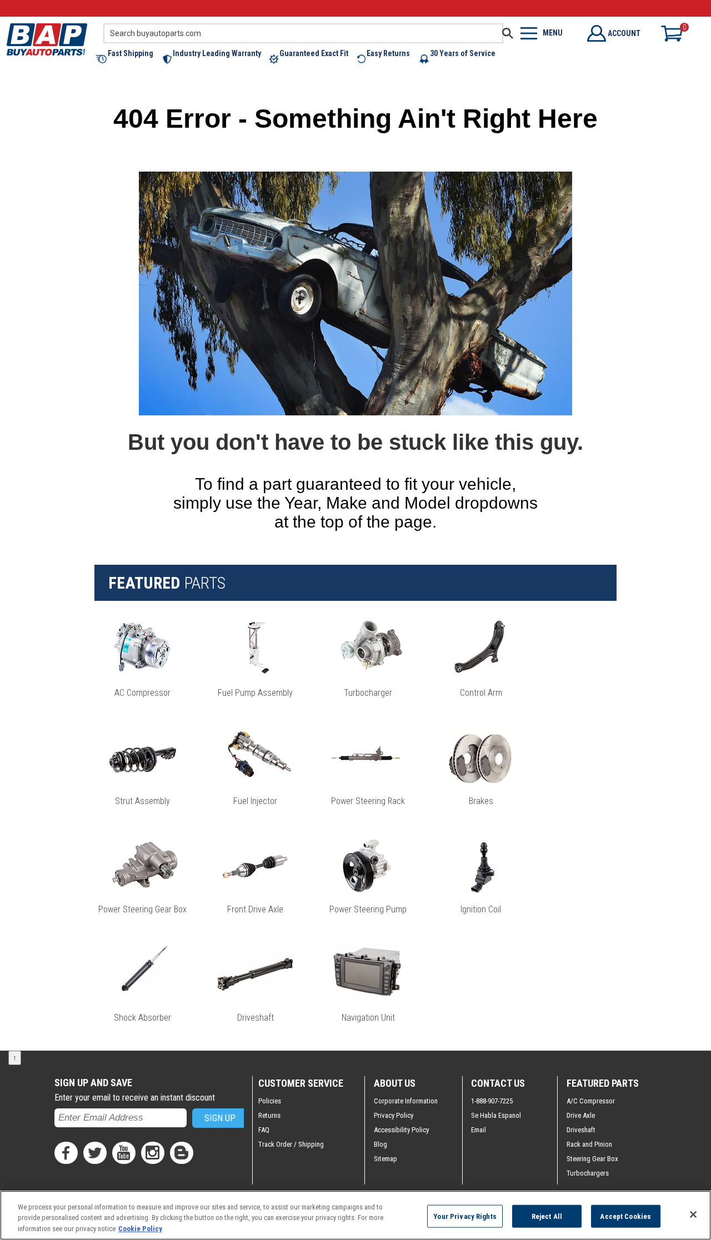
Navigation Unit (368, 1017)
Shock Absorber (142, 1017)
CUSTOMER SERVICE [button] (300, 1083)
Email (478, 1130)
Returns (269, 1115)
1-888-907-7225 (492, 1101)
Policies (269, 1101)
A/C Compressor (591, 1101)
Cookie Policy (140, 1228)
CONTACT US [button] (498, 1083)
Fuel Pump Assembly (255, 692)
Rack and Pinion (589, 1144)
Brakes (481, 801)
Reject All (547, 1216)
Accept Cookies (625, 1216)
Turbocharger (368, 692)
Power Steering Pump (368, 909)
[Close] (693, 1214)
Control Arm (481, 692)
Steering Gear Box (592, 1158)
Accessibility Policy (401, 1130)
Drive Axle (581, 1115)
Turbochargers (588, 1173)
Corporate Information (406, 1101)
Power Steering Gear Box (142, 909)
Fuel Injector (255, 801)
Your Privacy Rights (464, 1216)
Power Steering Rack (368, 801)
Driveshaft (255, 1017)
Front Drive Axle (255, 909)
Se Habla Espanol (496, 1115)
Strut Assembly (142, 801)
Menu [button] (553, 32)
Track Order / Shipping (291, 1144)
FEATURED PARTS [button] (603, 1083)
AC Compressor (142, 692)
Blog (380, 1144)
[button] (129, 59)
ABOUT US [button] (394, 1083)
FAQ (263, 1130)
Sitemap (385, 1158)
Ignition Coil (480, 909)
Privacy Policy (393, 1115)
